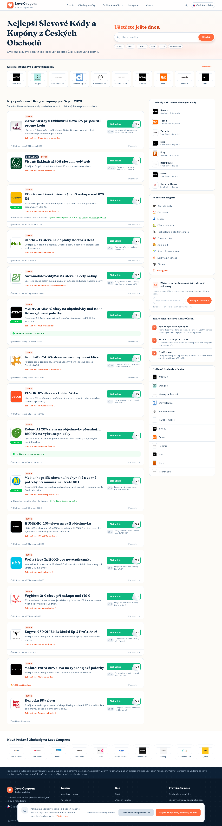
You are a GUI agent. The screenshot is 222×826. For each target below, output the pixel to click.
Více (148, 5)
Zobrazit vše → (207, 66)
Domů (70, 5)
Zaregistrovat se (199, 300)
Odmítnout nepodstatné (136, 812)
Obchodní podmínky (180, 794)
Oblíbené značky (112, 5)
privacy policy (185, 307)
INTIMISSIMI (175, 46)
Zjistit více (62, 816)
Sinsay (119, 46)
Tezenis (142, 46)
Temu (130, 46)
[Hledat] (186, 5)
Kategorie (133, 5)
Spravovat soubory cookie (100, 812)
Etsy (163, 46)
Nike (153, 46)
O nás (118, 794)
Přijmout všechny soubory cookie (178, 812)
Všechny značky (86, 5)
